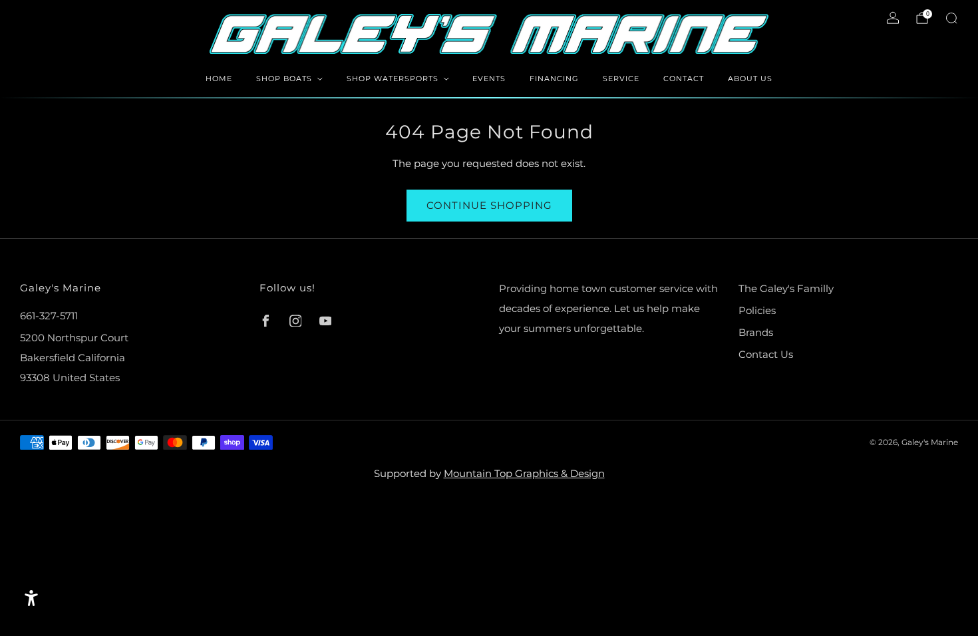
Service (621, 78)
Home (219, 78)
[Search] (951, 18)
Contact (683, 78)
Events (489, 78)
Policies (757, 310)
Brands (755, 332)
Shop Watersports (392, 78)
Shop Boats (284, 78)
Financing (554, 78)
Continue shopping (489, 205)
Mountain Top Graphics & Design (524, 473)
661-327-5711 (49, 315)
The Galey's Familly (786, 288)
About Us (750, 78)
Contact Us (765, 354)
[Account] (892, 18)
